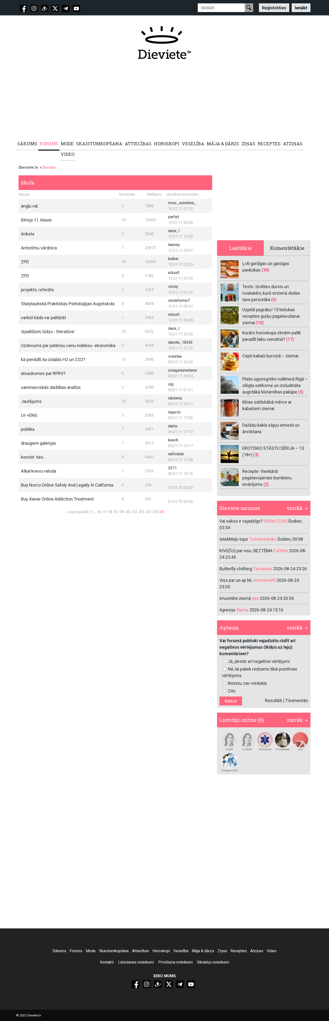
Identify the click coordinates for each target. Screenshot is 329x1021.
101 (128, 511)
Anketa (27, 233)
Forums (48, 167)
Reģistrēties (274, 7)
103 (141, 511)
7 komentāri (296, 700)
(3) (256, 454)
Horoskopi (161, 951)
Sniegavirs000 (229, 770)
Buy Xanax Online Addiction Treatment (57, 498)
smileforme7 (179, 300)
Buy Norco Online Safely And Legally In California (67, 485)
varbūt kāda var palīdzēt (43, 317)
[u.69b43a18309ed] (229, 740)
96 (99, 511)
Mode (91, 951)
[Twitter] (55, 8)
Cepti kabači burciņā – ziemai (270, 355)
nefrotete (176, 454)
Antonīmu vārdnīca (39, 247)
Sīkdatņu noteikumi (213, 962)
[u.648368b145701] (282, 740)
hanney (174, 244)
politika (27, 429)
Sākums (59, 951)
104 (148, 511)
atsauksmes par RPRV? (43, 373)
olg (170, 384)
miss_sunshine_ (182, 203)
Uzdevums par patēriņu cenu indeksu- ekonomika (68, 345)
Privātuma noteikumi (175, 962)
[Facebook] (23, 8)
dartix (173, 426)
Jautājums (31, 401)
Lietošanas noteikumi (136, 962)
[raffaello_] (229, 761)
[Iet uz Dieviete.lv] (164, 43)
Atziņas (256, 951)
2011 (172, 468)
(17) (290, 339)
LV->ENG (29, 415)
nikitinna (175, 398)
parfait (173, 217)
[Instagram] (34, 8)
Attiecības (140, 951)
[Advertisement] (161, 100)
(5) (300, 391)
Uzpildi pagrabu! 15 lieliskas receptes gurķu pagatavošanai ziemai (271, 316)
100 (121, 511)
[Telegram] (65, 8)
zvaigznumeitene (182, 370)
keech (173, 440)
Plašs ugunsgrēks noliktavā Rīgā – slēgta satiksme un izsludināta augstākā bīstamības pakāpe (275, 385)
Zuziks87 (247, 749)
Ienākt (301, 7)
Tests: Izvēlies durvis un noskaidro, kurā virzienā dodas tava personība (271, 293)
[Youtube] (76, 8)
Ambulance (265, 749)
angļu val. (30, 206)
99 (116, 511)
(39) (265, 270)
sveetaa (175, 356)
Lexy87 (229, 749)
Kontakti (107, 962)
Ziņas (222, 951)
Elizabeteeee (283, 749)
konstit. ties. (32, 457)
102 (134, 511)
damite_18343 (180, 342)
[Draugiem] (44, 8)
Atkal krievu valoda (38, 471)
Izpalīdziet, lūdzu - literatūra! (47, 331)
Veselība (180, 951)
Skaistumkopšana (114, 951)
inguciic (174, 412)
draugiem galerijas (38, 443)
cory (300, 749)
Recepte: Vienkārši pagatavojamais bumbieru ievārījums (267, 478)
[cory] (300, 740)
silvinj (173, 286)
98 (110, 511)
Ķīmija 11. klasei (36, 219)
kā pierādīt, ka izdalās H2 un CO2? (53, 359)
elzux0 (173, 272)
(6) (273, 299)
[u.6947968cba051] (247, 740)
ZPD (25, 261)
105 (155, 511)
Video (271, 951)
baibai (173, 258)
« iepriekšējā (77, 511)
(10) (260, 322)
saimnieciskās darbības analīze (51, 387)
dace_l (173, 230)
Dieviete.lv (28, 167)
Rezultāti (273, 700)
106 (161, 511)
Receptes (238, 951)
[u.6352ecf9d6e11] (265, 740)
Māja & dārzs (203, 951)
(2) (266, 484)
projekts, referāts (37, 289)
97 (105, 511)
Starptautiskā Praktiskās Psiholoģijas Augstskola (67, 303)
